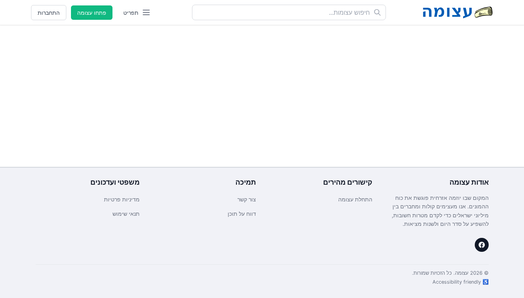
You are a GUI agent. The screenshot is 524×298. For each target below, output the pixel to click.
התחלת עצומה (355, 199)
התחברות (49, 12)
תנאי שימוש (126, 213)
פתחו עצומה (91, 12)
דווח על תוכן (242, 213)
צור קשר (246, 199)
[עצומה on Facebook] (482, 245)
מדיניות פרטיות (122, 199)
